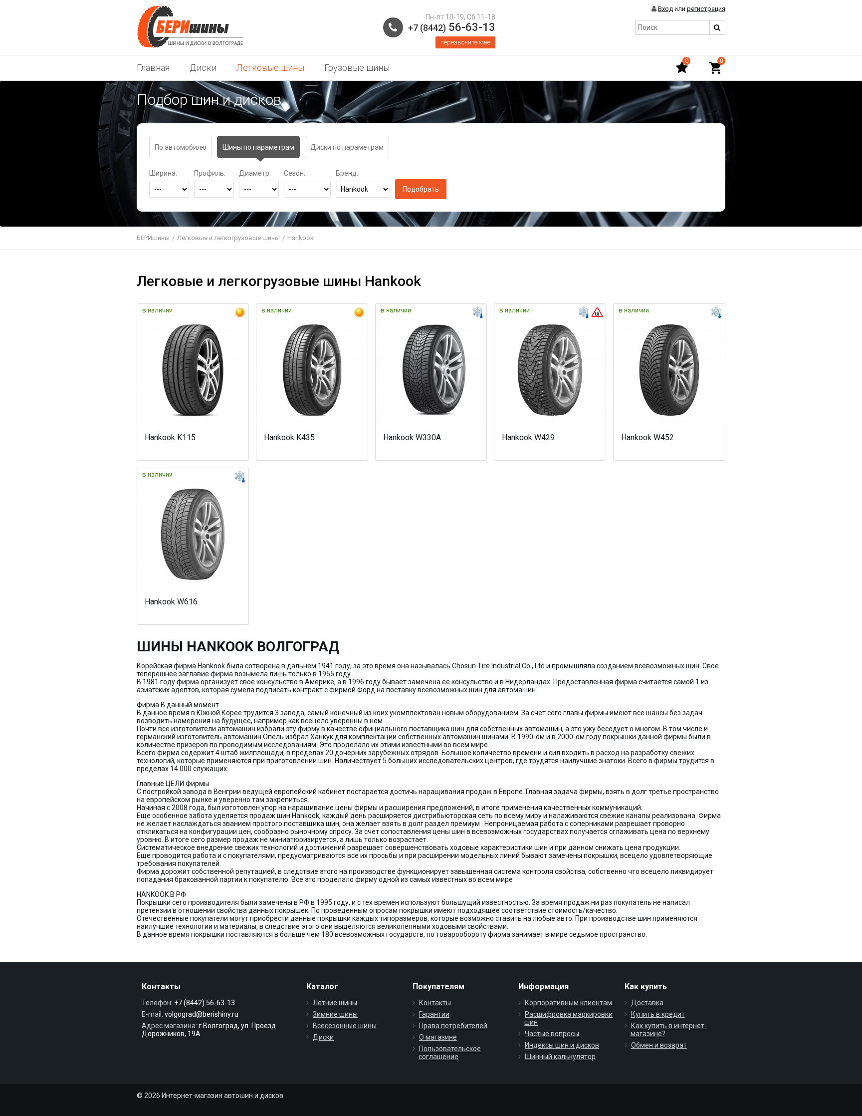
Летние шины (335, 1003)
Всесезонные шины (345, 1026)
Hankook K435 (289, 437)
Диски (203, 67)
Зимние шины (335, 1014)
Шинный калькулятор (560, 1057)
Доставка (647, 1003)
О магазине (438, 1037)
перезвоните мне (465, 42)
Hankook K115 (170, 437)
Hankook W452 (647, 437)
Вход (665, 8)
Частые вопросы (552, 1034)
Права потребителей (453, 1026)
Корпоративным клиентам (568, 1003)
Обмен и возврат (659, 1045)
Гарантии (434, 1014)
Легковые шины (270, 67)
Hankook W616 (171, 601)
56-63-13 (451, 27)
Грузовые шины (357, 67)
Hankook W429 (528, 437)
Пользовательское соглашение (450, 1053)
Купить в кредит (658, 1014)
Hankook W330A (412, 437)
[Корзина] (715, 67)
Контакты (435, 1003)
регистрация (706, 8)
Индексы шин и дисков (562, 1045)
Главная (153, 67)
